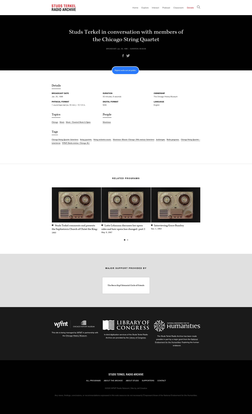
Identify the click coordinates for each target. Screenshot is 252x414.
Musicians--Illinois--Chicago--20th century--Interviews (133, 139)
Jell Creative (142, 388)
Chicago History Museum (76, 336)
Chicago (55, 122)
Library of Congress (137, 338)
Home (135, 7)
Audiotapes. (160, 139)
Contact (161, 380)
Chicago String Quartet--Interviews (65, 139)
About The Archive (113, 380)
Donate (190, 7)
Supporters (148, 380)
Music (62, 122)
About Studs (132, 380)
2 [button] (131, 240)
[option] (76, 212)
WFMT (79, 332)
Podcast (166, 7)
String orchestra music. (102, 139)
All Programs (93, 380)
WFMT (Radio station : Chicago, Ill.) (76, 143)
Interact (155, 7)
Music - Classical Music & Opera (78, 122)
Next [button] (195, 204)
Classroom (178, 7)
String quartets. (86, 139)
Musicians (107, 122)
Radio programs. (173, 139)
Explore (145, 7)
